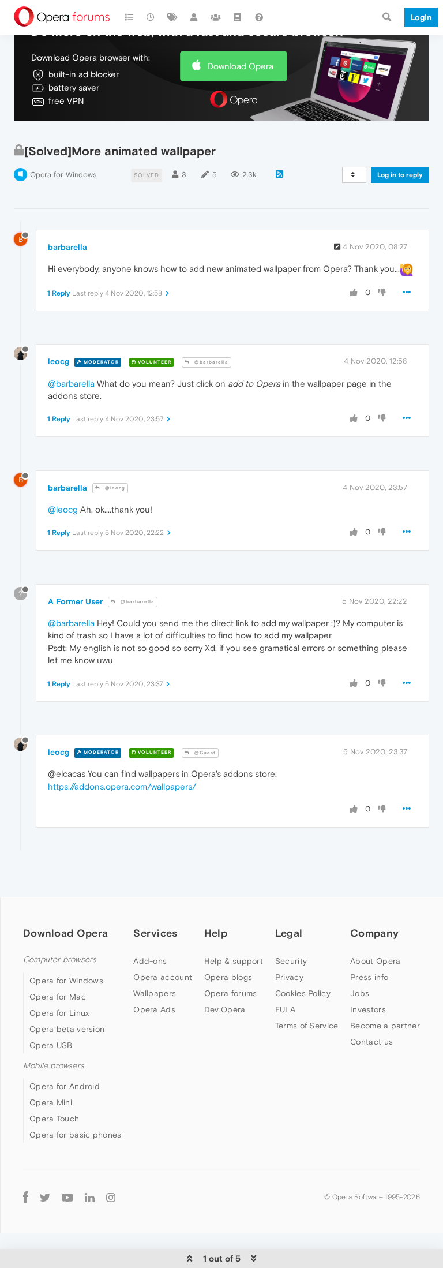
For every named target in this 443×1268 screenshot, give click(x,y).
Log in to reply (400, 175)
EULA (285, 1009)
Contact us (371, 1041)
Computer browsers (59, 959)
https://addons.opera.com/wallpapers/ (122, 786)
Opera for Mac (57, 996)
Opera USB (51, 1045)
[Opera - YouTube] (67, 1196)
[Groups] (216, 17)
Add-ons (150, 961)
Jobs (359, 993)
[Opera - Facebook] (25, 1197)
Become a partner (385, 1025)
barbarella (67, 247)
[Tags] (172, 17)
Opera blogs (228, 977)
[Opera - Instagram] (110, 1196)
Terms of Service (307, 1025)
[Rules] (238, 17)
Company (374, 933)
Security (291, 961)
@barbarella (210, 362)
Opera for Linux (59, 1013)
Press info (369, 977)
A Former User (75, 601)
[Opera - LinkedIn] (89, 1196)
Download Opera (240, 66)
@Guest (204, 752)
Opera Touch (54, 1118)
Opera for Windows (63, 174)
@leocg (114, 488)
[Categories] (129, 17)
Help (215, 933)
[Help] (259, 17)
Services (155, 933)
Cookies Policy (303, 993)
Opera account (162, 977)
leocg (58, 361)
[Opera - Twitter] (45, 1196)
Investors (368, 1009)
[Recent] (151, 17)
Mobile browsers (53, 1066)
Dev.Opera (225, 1009)
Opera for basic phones (75, 1134)
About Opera (375, 961)
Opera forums (230, 993)
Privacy (289, 977)
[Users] (194, 17)
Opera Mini (50, 1102)
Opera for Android (64, 1086)
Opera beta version (66, 1029)
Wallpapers (154, 993)
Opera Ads (154, 1009)
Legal (289, 933)
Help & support (233, 961)
